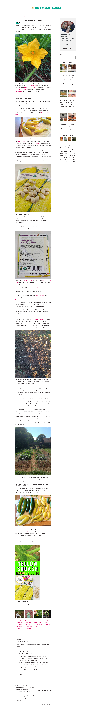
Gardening (22, 16)
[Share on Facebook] (15, 23)
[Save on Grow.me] (18, 23)
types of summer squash (21, 89)
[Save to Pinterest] (17, 23)
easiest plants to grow (31, 85)
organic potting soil (37, 287)
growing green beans (29, 87)
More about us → (67, 48)
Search (61, 54)
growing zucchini (22, 141)
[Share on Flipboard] (19, 23)
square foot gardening (38, 319)
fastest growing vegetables (22, 531)
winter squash (36, 143)
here (40, 692)
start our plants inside (26, 280)
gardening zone (40, 295)
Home (17, 16)
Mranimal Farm (45, 8)
